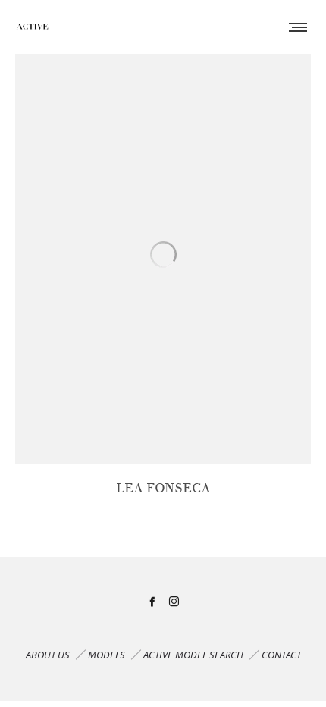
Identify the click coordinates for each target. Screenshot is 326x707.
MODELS (106, 654)
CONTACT (281, 654)
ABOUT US (48, 654)
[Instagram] (174, 601)
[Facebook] (152, 601)
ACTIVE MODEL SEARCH (193, 654)
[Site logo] (32, 26)
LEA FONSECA (163, 487)
